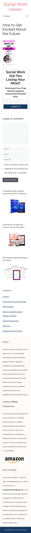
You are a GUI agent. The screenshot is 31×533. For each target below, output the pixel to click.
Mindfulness (8, 306)
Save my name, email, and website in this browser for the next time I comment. (16, 168)
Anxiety (6, 296)
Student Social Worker (12, 331)
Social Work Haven (15, 7)
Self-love (6, 326)
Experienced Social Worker (14, 301)
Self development (11, 321)
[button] (26, 16)
